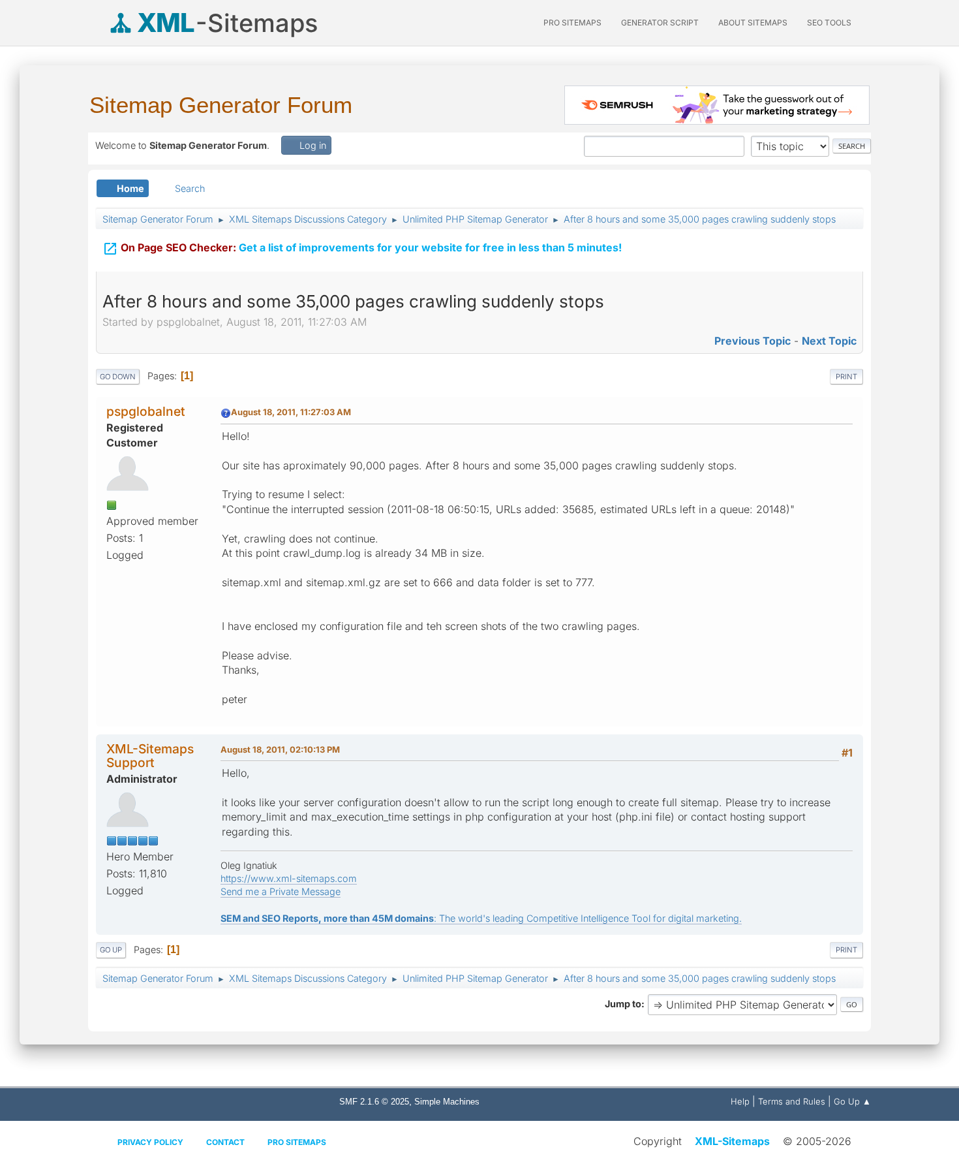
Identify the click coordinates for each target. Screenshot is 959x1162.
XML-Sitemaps (732, 1141)
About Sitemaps (752, 22)
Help (740, 1101)
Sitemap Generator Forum (220, 105)
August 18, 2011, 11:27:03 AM (291, 412)
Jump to (623, 1003)
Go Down (118, 376)
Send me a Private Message (281, 891)
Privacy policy (150, 1142)
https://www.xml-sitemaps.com (289, 878)
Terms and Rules (791, 1101)
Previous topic (752, 340)
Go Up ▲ (852, 1101)
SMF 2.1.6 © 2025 (374, 1102)
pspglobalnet (145, 411)
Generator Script (660, 22)
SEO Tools (829, 22)
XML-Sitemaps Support (150, 755)
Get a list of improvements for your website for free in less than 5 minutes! (362, 249)
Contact (225, 1142)
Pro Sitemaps (296, 1142)
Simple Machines (447, 1102)
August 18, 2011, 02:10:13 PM (280, 749)
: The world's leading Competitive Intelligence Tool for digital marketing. (481, 918)
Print (846, 376)
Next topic (829, 340)
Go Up (111, 949)
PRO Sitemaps (572, 22)
